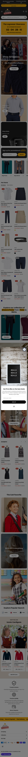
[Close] (24, 349)
